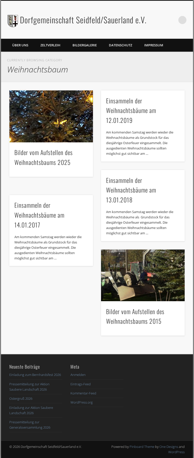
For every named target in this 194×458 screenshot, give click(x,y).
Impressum (153, 45)
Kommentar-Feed (83, 393)
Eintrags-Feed (80, 384)
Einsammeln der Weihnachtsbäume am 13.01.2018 (131, 190)
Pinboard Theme (142, 446)
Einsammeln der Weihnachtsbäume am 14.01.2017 (39, 214)
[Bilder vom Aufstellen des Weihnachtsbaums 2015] (143, 275)
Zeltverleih (50, 45)
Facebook (162, 20)
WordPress (176, 452)
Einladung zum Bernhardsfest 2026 (35, 374)
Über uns (20, 45)
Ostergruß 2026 (20, 398)
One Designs (168, 446)
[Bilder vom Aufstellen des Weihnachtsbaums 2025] (51, 116)
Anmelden (78, 374)
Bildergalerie (84, 45)
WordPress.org (81, 402)
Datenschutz (120, 45)
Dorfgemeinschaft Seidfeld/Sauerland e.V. (83, 20)
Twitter (172, 20)
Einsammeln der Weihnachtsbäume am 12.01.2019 (131, 110)
